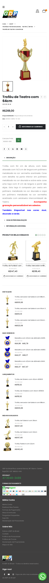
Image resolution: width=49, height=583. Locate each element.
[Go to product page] (12, 250)
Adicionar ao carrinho (32, 127)
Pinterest (17, 149)
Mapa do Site (7, 545)
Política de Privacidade (11, 536)
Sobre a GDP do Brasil (10, 531)
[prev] (41, 97)
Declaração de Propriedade (13, 542)
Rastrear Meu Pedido (10, 507)
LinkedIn (13, 149)
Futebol (4, 264)
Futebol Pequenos (12, 264)
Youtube (9, 574)
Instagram (13, 574)
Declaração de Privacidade (13, 521)
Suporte (5, 518)
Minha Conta (7, 504)
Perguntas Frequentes (11, 515)
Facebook (4, 149)
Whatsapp (26, 149)
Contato (5, 534)
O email (21, 149)
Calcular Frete (7, 138)
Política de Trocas (9, 539)
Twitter (8, 149)
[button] (4, 7)
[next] (45, 97)
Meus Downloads (9, 512)
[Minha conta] (37, 10)
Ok (18, 140)
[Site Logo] (10, 14)
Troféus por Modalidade (33, 264)
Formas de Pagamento (11, 510)
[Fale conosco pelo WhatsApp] (42, 576)
